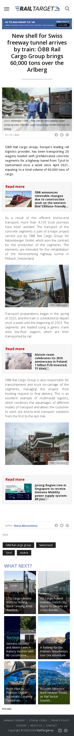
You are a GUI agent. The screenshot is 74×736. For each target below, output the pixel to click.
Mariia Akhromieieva (25, 525)
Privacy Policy (60, 720)
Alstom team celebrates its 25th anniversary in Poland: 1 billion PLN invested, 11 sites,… (51, 361)
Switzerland (46, 545)
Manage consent (14, 720)
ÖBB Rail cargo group (18, 545)
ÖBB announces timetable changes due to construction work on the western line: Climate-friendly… (51, 199)
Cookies (21, 725)
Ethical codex (38, 720)
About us (36, 725)
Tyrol (9, 552)
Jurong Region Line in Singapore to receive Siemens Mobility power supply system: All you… (51, 492)
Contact (51, 725)
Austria (24, 552)
